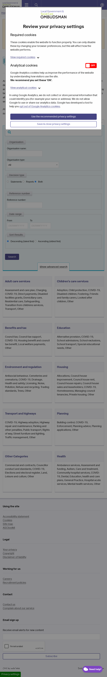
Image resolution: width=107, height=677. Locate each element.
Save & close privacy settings (53, 124)
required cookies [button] (22, 57)
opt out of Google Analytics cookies (40, 106)
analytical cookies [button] (23, 88)
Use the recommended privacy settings (53, 116)
